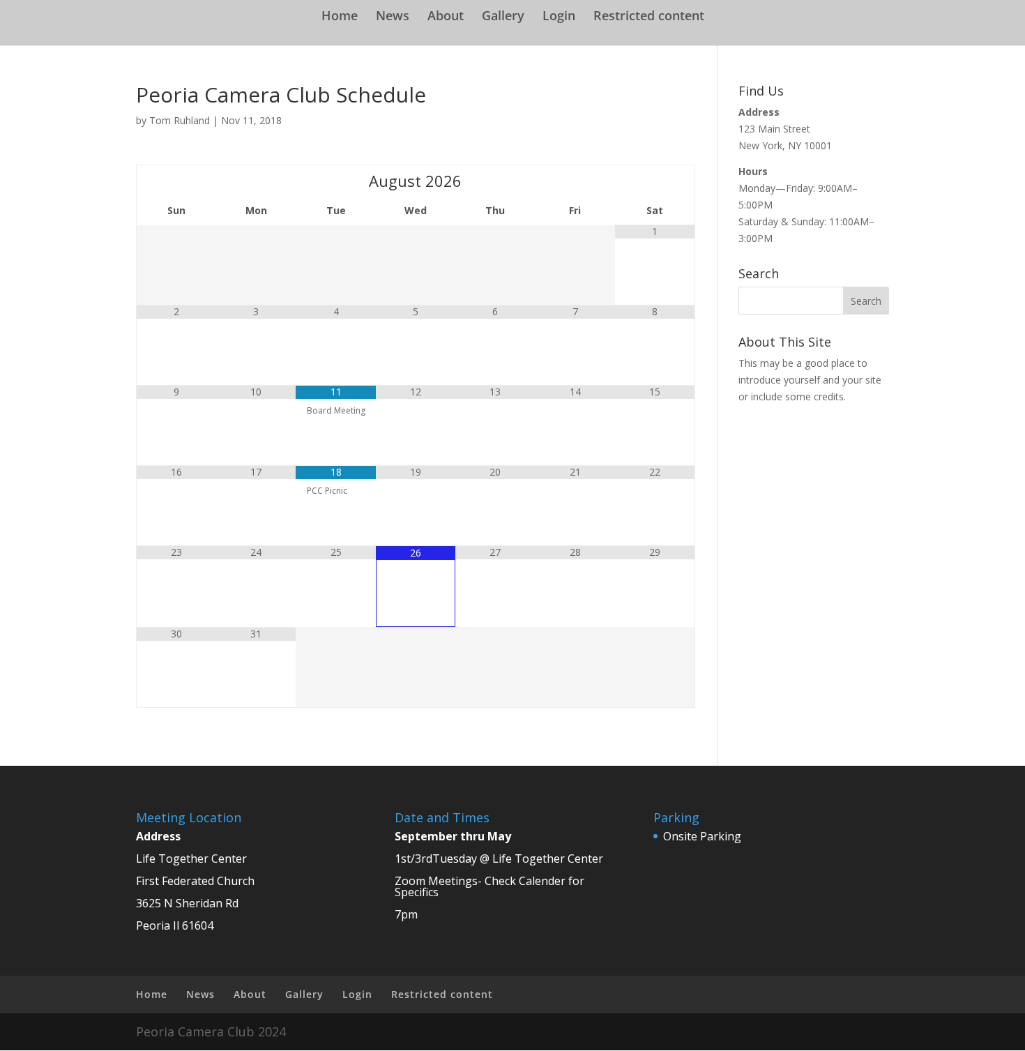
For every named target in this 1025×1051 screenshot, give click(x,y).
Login (558, 17)
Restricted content (648, 17)
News (392, 17)
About (445, 17)
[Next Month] (654, 180)
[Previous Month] (176, 180)
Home (339, 17)
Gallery (503, 17)
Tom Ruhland (179, 120)
